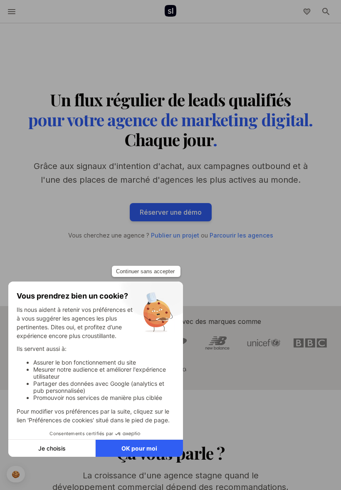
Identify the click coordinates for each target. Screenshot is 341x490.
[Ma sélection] (307, 11)
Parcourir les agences (241, 235)
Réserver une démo (171, 212)
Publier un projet (175, 235)
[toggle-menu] (12, 12)
